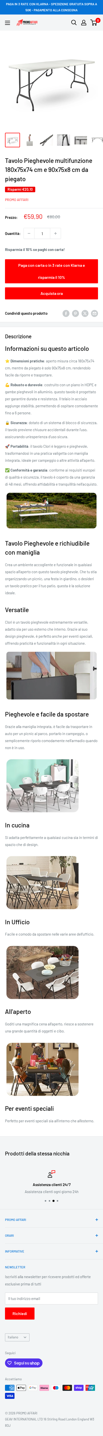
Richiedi (19, 1313)
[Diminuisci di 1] (29, 233)
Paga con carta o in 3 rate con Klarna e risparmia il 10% (51, 271)
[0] (94, 23)
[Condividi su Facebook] (66, 313)
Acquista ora (51, 293)
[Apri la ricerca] (74, 22)
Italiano (13, 1337)
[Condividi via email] (94, 313)
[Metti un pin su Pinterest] (75, 313)
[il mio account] (83, 22)
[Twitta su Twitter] (85, 313)
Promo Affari (16, 200)
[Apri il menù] (7, 23)
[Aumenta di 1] (55, 233)
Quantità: (12, 233)
